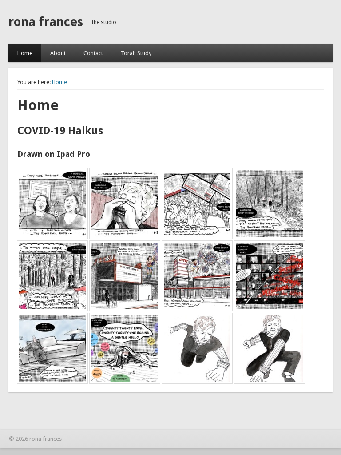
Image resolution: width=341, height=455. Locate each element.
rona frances (45, 22)
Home (24, 53)
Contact (93, 53)
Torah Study (136, 53)
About (58, 53)
